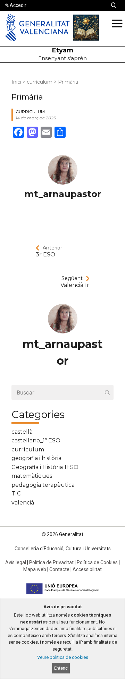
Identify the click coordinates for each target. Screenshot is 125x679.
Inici (16, 82)
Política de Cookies (97, 562)
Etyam (62, 50)
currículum (39, 82)
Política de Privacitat (51, 562)
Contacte (59, 569)
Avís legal (15, 562)
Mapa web (34, 569)
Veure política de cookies (62, 657)
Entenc (61, 668)
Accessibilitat (87, 569)
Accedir (18, 5)
